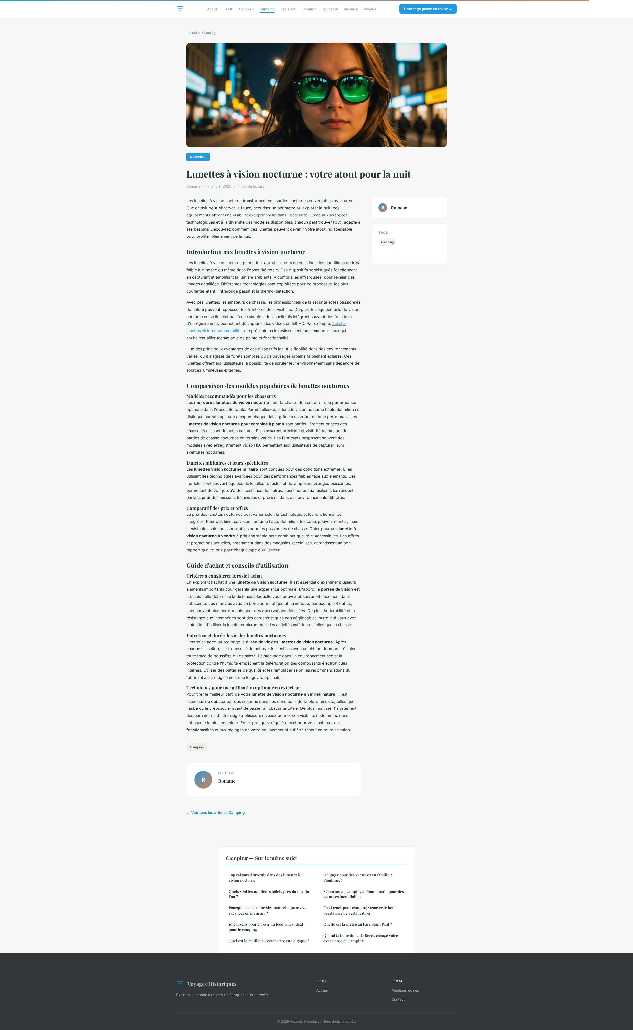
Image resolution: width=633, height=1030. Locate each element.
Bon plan (246, 9)
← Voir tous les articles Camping (215, 812)
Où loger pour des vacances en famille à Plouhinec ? (357, 877)
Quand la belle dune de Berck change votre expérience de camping (360, 938)
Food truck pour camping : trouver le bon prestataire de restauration (358, 910)
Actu (229, 9)
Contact (398, 999)
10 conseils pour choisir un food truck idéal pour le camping (266, 927)
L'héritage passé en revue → (428, 9)
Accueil (213, 9)
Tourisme (330, 9)
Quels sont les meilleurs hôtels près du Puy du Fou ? (269, 894)
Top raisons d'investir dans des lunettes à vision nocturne (264, 877)
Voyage (370, 9)
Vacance (351, 9)
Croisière (288, 9)
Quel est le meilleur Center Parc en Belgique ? (269, 940)
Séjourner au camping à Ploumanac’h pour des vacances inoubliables (363, 894)
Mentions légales (405, 990)
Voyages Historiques (212, 983)
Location (309, 9)
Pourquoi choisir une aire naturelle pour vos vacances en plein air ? (267, 910)
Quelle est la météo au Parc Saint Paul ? (357, 924)
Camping (267, 9)
